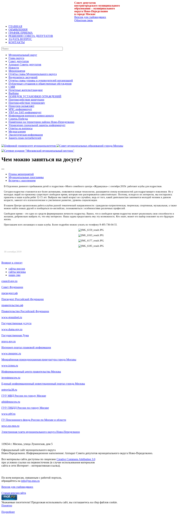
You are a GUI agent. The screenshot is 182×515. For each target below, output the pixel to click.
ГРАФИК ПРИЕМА (21, 32)
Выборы (14, 93)
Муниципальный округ (23, 54)
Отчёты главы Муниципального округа (33, 74)
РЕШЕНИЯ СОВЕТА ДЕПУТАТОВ (31, 35)
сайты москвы (17, 271)
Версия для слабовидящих (90, 17)
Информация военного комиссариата (31, 115)
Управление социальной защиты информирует (37, 125)
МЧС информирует (20, 109)
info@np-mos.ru (30, 480)
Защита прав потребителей (25, 137)
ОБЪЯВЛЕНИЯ (18, 29)
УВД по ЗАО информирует (25, 112)
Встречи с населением (22, 180)
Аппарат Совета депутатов (25, 64)
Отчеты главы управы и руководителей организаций (41, 80)
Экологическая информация (26, 134)
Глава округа (16, 58)
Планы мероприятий (21, 174)
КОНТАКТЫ (17, 42)
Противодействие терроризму (27, 102)
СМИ (12, 86)
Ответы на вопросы (21, 128)
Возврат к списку (12, 262)
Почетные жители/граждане (26, 90)
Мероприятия (17, 70)
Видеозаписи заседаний (23, 77)
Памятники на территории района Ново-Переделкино (41, 121)
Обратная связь (83, 20)
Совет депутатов (19, 61)
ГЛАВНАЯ (15, 26)
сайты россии (17, 268)
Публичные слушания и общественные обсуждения (40, 83)
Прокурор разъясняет (21, 106)
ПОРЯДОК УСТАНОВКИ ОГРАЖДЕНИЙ (35, 96)
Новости (14, 67)
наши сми (14, 275)
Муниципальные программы (26, 177)
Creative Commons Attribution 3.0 (76, 459)
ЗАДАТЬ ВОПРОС (20, 39)
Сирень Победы (18, 118)
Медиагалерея (17, 131)
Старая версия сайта (13, 492)
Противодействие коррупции (26, 99)
